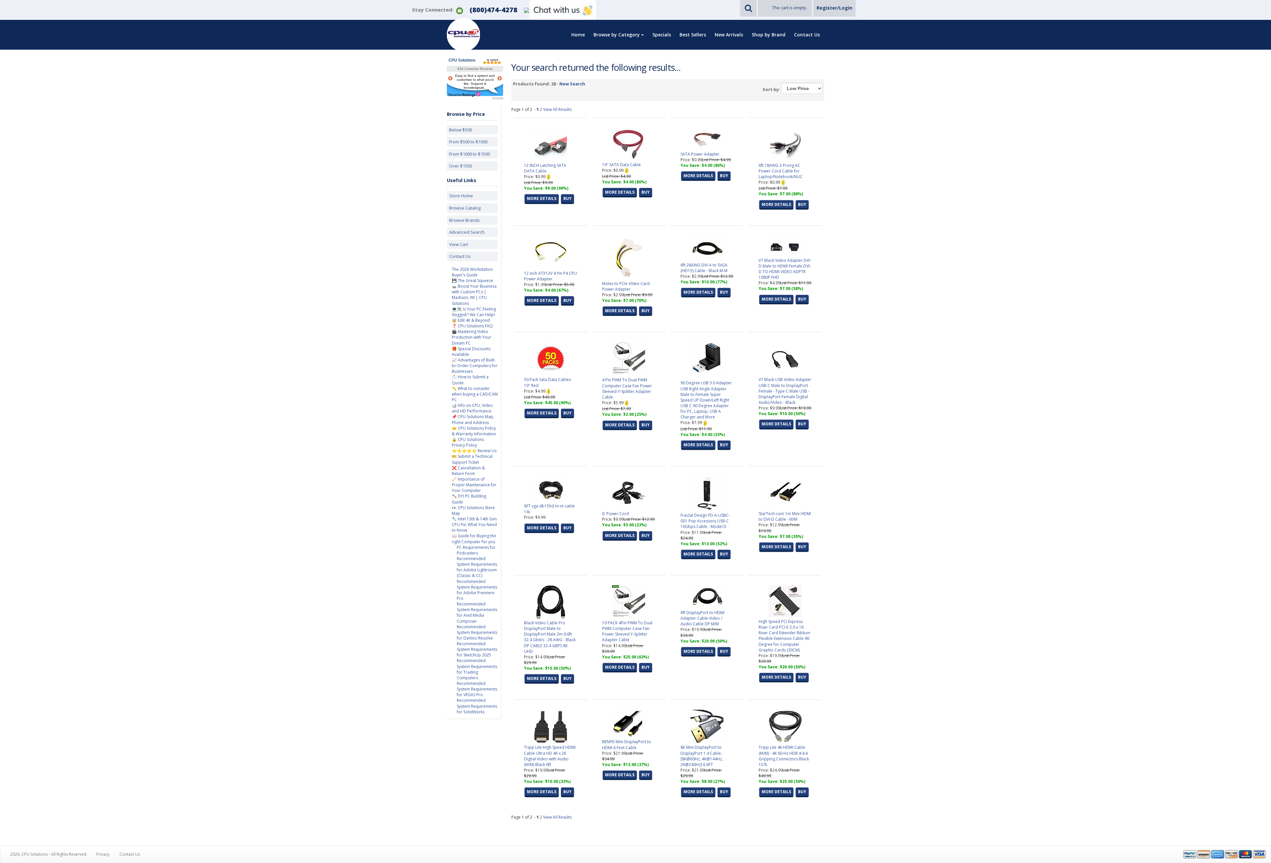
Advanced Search (467, 232)
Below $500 (460, 130)
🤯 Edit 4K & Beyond (471, 320)
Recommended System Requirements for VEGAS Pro (477, 689)
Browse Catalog (465, 208)
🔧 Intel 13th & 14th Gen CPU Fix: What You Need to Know (474, 524)
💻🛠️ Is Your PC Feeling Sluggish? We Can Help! (474, 311)
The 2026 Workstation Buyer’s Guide (472, 272)
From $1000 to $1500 (469, 154)
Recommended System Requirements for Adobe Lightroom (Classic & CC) (477, 567)
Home (578, 34)
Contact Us (807, 34)
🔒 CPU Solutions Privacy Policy (468, 442)
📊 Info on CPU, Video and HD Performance (472, 408)
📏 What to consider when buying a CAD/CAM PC (475, 394)
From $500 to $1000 (468, 142)
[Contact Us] (459, 10)
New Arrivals (729, 34)
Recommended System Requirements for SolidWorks (477, 705)
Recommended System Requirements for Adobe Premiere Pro (477, 590)
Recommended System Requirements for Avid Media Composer (477, 612)
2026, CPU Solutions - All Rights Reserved (48, 854)
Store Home (461, 196)
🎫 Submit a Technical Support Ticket (472, 459)
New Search (572, 84)
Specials (661, 34)
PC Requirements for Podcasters (476, 550)
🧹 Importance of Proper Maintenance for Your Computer (474, 484)
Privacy (103, 854)
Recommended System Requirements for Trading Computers (477, 669)
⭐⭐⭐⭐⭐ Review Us (474, 451)
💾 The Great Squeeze (472, 280)
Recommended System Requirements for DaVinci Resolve (477, 632)
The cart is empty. (789, 8)
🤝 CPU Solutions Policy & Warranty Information (474, 431)
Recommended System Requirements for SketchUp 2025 (477, 649)
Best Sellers (693, 34)
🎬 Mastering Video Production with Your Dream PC (471, 337)
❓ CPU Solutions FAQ (472, 326)
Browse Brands (464, 220)
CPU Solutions (462, 60)
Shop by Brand (768, 34)
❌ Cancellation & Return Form (468, 470)
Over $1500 (460, 166)
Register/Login (834, 8)
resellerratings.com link (464, 94)
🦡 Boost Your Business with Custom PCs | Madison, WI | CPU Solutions (474, 294)
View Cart (458, 244)
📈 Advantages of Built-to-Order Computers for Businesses (474, 365)
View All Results (557, 109)
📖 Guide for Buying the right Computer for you (474, 538)
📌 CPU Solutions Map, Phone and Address (473, 419)
